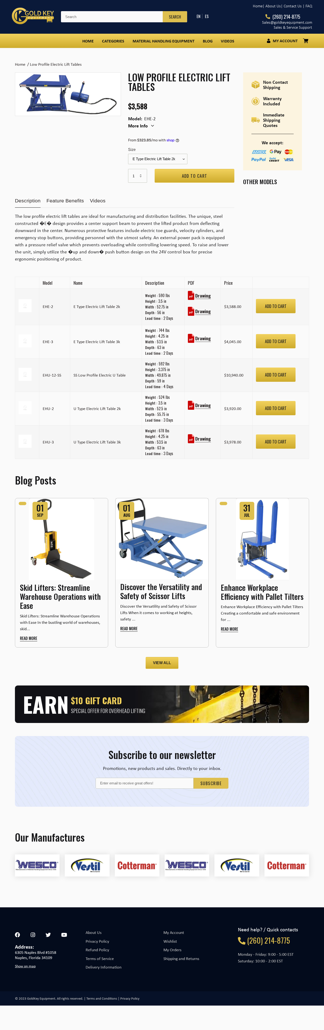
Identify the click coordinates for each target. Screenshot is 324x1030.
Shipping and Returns (181, 958)
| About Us (272, 6)
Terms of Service (100, 958)
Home (258, 6)
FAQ (308, 6)
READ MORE (28, 638)
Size (132, 150)
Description (28, 200)
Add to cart (276, 306)
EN (198, 16)
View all (162, 663)
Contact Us (293, 6)
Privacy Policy (97, 941)
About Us (94, 932)
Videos (98, 200)
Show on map (25, 966)
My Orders (172, 949)
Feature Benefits (65, 200)
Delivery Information (103, 967)
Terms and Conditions (101, 998)
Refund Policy (97, 949)
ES (207, 16)
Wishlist (170, 941)
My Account (173, 932)
